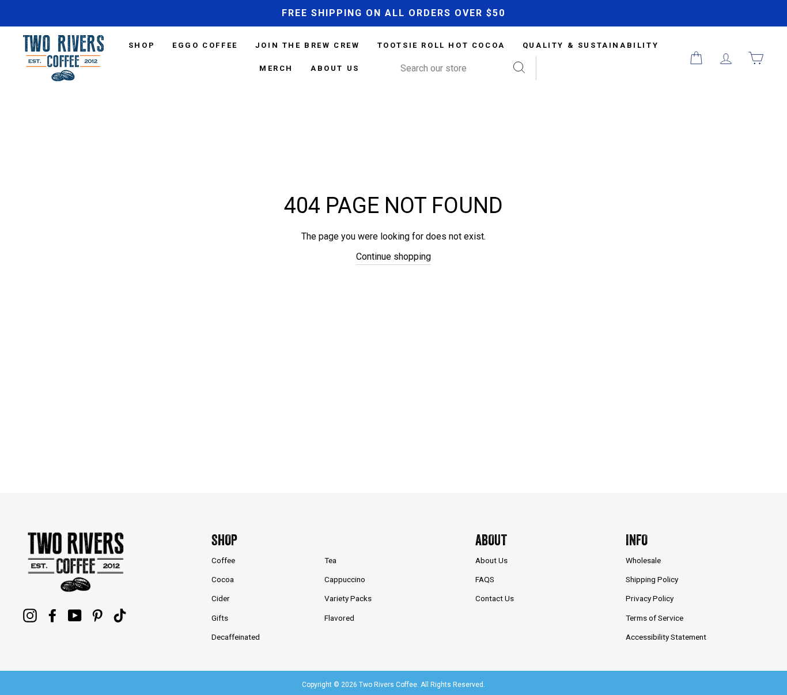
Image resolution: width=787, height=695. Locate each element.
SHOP (141, 45)
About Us (335, 68)
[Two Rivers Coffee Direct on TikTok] (120, 615)
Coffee (223, 560)
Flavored (339, 617)
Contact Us (494, 598)
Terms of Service (654, 617)
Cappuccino (344, 579)
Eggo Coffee (205, 45)
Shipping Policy (652, 579)
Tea (330, 560)
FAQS (484, 579)
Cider (220, 598)
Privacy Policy (650, 598)
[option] (393, 13)
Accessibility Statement (666, 636)
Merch (276, 68)
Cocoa (222, 579)
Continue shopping (393, 256)
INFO (637, 539)
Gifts (219, 617)
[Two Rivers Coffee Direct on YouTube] (75, 615)
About (491, 539)
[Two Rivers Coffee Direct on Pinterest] (97, 615)
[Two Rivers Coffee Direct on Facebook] (52, 615)
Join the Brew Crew (307, 45)
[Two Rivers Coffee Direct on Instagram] (30, 615)
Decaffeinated (235, 636)
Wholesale (643, 560)
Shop (224, 539)
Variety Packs (348, 598)
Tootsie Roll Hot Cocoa (441, 45)
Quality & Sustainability (591, 45)
